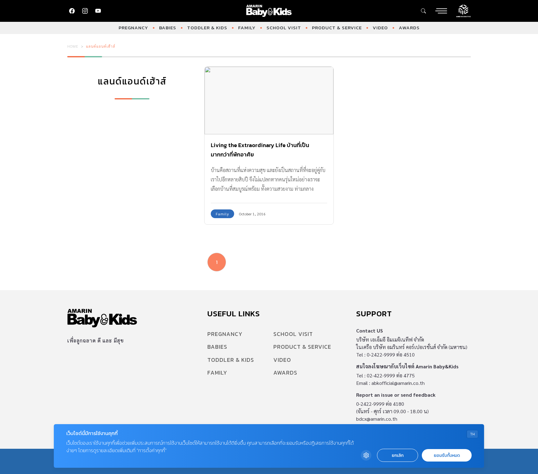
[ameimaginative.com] (463, 10)
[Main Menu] (441, 11)
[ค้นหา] (423, 11)
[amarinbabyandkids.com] (269, 11)
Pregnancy (133, 27)
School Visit (284, 27)
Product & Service (337, 27)
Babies (167, 27)
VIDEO (380, 27)
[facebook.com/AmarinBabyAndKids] (72, 11)
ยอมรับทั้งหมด (447, 455)
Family (247, 27)
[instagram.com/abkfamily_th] (85, 11)
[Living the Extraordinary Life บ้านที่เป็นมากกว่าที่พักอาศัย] (269, 100)
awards (409, 27)
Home (72, 46)
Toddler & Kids (207, 27)
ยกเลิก (398, 455)
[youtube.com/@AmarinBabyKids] (98, 11)
